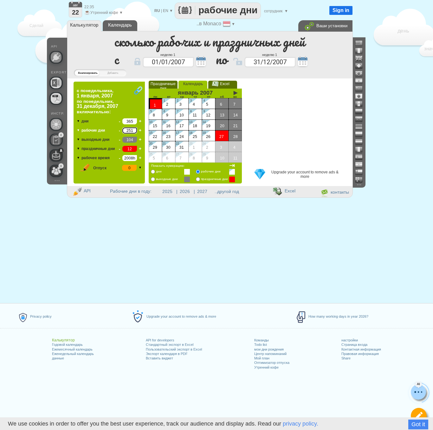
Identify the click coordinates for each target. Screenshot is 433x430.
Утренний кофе (266, 367)
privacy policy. (300, 424)
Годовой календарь (67, 344)
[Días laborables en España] (361, 157)
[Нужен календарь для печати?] (56, 98)
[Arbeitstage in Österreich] (361, 142)
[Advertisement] (298, 121)
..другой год (227, 191)
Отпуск (100, 168)
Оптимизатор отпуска (271, 363)
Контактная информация (361, 349)
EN (165, 11)
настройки (349, 340)
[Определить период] (419, 416)
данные (58, 358)
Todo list (260, 344)
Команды (261, 340)
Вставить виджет (159, 358)
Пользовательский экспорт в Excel (174, 349)
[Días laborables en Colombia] (361, 111)
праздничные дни (98, 148)
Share (346, 358)
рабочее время (95, 158)
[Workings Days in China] (361, 88)
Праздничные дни (163, 86)
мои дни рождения (269, 349)
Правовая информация (360, 354)
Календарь (193, 84)
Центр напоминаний (270, 354)
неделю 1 (167, 54)
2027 (202, 191)
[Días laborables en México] (361, 104)
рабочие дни (93, 130)
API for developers (160, 340)
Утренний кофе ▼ (103, 12)
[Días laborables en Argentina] (361, 164)
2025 (167, 191)
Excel (222, 84)
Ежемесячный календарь (72, 349)
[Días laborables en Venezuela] (361, 119)
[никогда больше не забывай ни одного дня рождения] (56, 155)
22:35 (89, 7)
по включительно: (97, 101)
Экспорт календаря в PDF (167, 354)
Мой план (261, 358)
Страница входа (354, 344)
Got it (418, 424)
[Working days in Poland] (361, 134)
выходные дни (95, 139)
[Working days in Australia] (361, 180)
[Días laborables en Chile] (361, 172)
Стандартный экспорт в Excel (169, 344)
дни (84, 121)
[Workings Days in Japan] (361, 96)
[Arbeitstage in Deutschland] (361, 126)
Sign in (341, 10)
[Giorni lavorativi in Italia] (361, 149)
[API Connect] (56, 57)
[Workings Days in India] (361, 81)
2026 (185, 191)
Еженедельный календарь (73, 354)
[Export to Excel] (56, 83)
